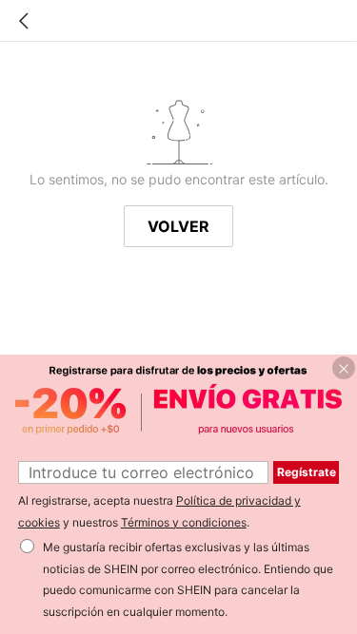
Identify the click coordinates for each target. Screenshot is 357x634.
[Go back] (23, 21)
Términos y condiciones (184, 522)
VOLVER (178, 226)
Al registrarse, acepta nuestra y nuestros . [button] (159, 511)
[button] (343, 367)
